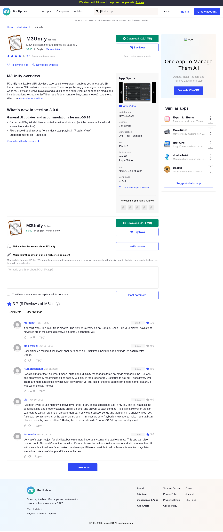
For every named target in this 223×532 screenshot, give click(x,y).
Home (10, 27)
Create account (207, 11)
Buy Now (139, 47)
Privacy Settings (171, 499)
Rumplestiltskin (33, 368)
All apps (47, 11)
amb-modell (31, 345)
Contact (189, 488)
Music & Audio (24, 27)
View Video (129, 106)
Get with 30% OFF (188, 90)
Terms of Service (172, 488)
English (31, 513)
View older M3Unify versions (21, 140)
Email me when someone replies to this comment (40, 294)
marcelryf (29, 322)
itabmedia (30, 434)
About (140, 488)
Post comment (137, 295)
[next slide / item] (153, 92)
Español (52, 513)
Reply (41, 337)
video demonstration (31, 98)
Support (189, 494)
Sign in (184, 11)
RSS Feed (190, 499)
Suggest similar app (188, 183)
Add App (142, 494)
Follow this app (19, 65)
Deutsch (41, 513)
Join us (140, 2)
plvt (26, 399)
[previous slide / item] (121, 92)
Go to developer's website (136, 187)
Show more (83, 467)
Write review (137, 246)
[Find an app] (96, 11)
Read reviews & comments (137, 56)
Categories (62, 11)
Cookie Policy (170, 505)
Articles (78, 11)
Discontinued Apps (147, 499)
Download (139, 38)
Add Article (143, 505)
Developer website (47, 65)
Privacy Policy (170, 494)
